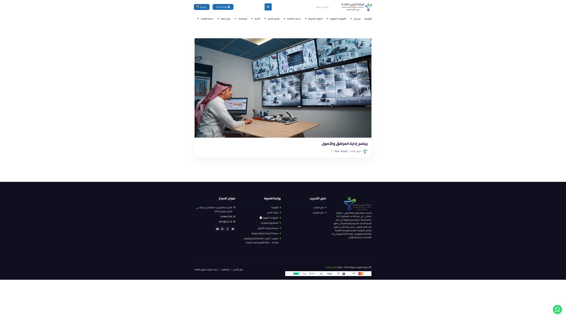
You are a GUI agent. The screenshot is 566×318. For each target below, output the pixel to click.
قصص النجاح (273, 18)
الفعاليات (225, 269)
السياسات (242, 18)
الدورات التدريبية (315, 18)
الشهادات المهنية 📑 (268, 218)
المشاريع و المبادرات (269, 223)
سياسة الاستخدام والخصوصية (264, 233)
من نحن (357, 18)
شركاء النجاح (272, 212)
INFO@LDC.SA (225, 222)
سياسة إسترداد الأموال (268, 228)
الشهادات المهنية (338, 18)
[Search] (268, 6)
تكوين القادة (331, 267)
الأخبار (257, 18)
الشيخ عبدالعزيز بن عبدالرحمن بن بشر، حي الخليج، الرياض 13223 (214, 209)
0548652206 (226, 216)
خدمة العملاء (207, 18)
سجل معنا (226, 18)
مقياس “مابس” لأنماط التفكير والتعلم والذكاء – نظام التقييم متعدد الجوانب (261, 240)
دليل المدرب (318, 207)
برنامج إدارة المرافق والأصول (345, 143)
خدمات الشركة (294, 18)
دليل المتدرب (318, 212)
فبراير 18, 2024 (341, 151)
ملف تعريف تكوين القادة (206, 269)
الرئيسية (368, 18)
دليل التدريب (238, 269)
